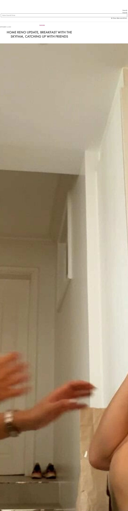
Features (42, 25)
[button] (64, 10)
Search (125, 12)
